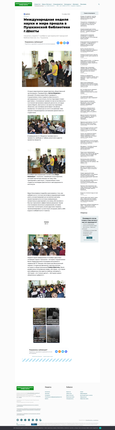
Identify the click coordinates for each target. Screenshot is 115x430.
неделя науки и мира (48, 356)
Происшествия (70, 397)
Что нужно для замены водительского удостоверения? (88, 97)
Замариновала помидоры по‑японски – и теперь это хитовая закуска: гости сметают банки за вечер (89, 36)
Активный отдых (87, 233)
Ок (100, 427)
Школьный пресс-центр (86, 395)
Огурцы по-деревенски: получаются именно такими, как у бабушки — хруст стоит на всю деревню (89, 77)
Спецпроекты (57, 4)
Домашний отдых (87, 232)
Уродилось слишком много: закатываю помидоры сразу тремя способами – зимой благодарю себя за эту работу (88, 110)
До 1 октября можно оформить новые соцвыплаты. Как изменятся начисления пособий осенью (88, 91)
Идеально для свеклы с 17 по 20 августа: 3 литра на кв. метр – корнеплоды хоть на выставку (88, 123)
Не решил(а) (86, 235)
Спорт (81, 391)
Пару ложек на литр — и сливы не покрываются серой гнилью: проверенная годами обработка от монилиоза (89, 62)
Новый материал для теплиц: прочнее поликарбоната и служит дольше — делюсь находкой (89, 30)
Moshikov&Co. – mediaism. (92, 420)
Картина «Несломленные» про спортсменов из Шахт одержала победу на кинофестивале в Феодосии (89, 187)
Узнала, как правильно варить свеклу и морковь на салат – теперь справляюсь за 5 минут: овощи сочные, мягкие (88, 135)
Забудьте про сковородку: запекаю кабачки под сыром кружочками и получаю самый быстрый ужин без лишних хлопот (88, 70)
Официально (83, 397)
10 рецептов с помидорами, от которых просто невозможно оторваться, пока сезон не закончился (88, 24)
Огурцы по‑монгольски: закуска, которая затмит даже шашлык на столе (89, 56)
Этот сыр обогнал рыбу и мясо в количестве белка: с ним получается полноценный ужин (89, 181)
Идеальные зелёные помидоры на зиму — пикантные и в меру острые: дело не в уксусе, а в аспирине (89, 206)
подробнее (40, 427)
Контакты (47, 391)
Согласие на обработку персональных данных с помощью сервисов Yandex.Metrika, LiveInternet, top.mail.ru (29, 409)
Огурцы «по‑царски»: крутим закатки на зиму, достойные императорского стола (88, 17)
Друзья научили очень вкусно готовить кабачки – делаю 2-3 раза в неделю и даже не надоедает (88, 116)
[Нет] (113, 428)
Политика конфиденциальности (53, 397)
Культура (26, 16)
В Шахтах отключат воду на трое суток (89, 193)
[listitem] (58, 43)
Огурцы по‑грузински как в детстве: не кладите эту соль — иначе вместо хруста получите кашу (88, 168)
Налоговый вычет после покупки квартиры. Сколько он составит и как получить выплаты (89, 142)
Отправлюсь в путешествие (90, 230)
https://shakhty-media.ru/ (33, 393)
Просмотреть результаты (89, 239)
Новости (37, 4)
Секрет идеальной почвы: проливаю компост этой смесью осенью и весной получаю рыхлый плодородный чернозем (89, 175)
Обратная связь (84, 398)
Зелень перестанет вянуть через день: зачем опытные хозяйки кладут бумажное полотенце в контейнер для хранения (89, 199)
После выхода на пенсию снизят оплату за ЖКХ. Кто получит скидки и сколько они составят (88, 129)
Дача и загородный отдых (90, 225)
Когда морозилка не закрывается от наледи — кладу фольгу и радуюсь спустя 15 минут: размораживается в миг (89, 43)
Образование (83, 393)
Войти (46, 398)
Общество (69, 393)
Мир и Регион (46, 4)
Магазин (75, 4)
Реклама (83, 4)
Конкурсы (67, 4)
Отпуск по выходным (88, 224)
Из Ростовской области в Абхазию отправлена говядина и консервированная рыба (89, 50)
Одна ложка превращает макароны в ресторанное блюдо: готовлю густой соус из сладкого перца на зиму (89, 84)
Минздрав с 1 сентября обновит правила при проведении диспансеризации (88, 147)
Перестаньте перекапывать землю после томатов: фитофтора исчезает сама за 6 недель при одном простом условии (89, 154)
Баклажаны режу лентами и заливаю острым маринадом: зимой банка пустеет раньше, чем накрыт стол (89, 161)
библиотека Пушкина (37, 356)
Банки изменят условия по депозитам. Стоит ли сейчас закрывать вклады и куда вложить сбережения (88, 103)
